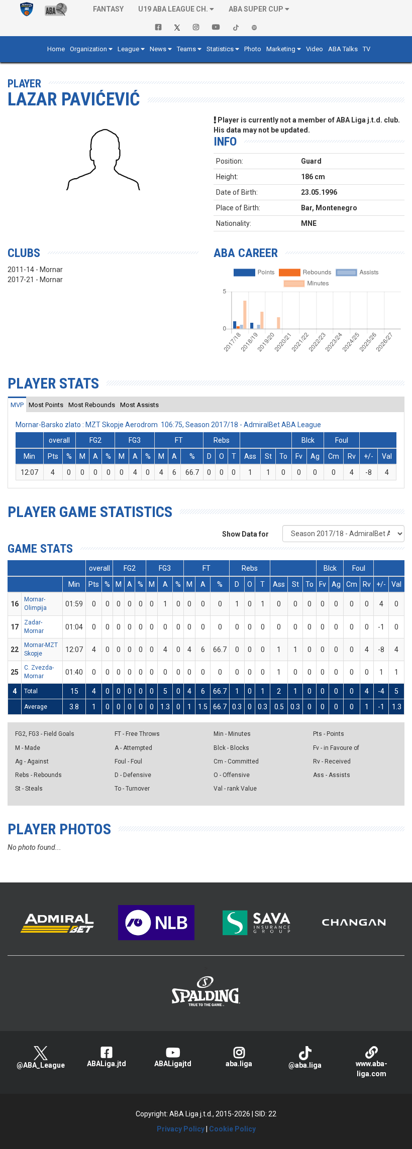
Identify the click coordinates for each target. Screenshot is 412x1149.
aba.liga (239, 1064)
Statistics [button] (220, 49)
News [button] (158, 49)
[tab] (17, 405)
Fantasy (108, 9)
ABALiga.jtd (106, 1064)
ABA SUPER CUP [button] (256, 9)
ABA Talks (343, 49)
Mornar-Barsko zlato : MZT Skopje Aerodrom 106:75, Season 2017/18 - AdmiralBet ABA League (168, 425)
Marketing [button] (280, 49)
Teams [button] (186, 49)
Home (56, 49)
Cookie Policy (232, 1129)
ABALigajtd (172, 1064)
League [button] (128, 49)
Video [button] (314, 49)
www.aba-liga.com (371, 1069)
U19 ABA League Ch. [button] (173, 9)
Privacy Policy (180, 1129)
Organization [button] (88, 49)
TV (366, 49)
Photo (252, 49)
